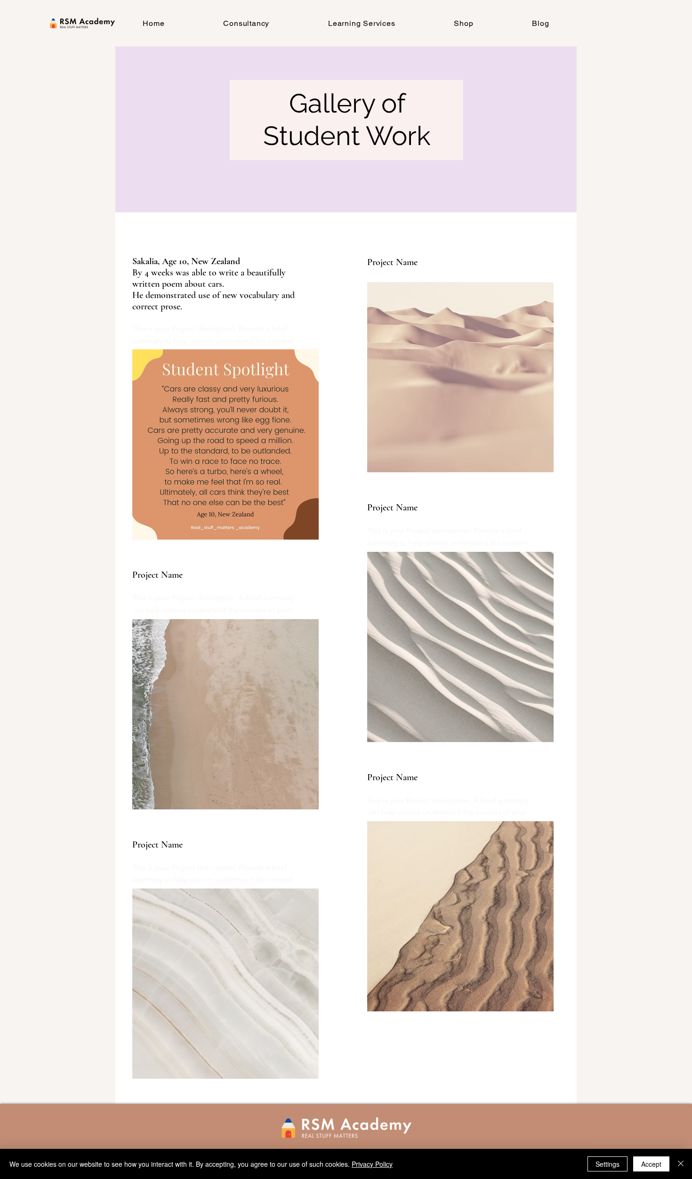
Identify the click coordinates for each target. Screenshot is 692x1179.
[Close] (680, 1163)
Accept (651, 1164)
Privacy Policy (372, 1164)
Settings (607, 1164)
